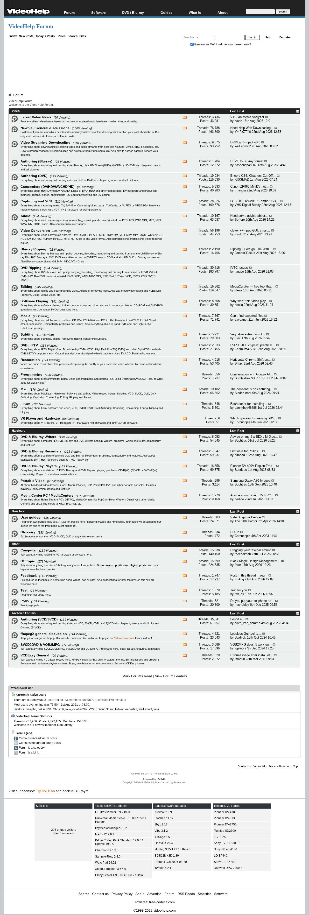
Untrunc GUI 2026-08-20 (170, 862)
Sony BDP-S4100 (225, 849)
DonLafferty (64, 725)
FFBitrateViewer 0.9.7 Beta (112, 812)
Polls (25, 601)
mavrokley (242, 604)
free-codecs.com (162, 902)
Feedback (29, 575)
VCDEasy (130, 663)
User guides (30, 517)
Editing (26, 287)
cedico (239, 499)
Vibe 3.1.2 (161, 830)
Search (72, 36)
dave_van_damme (247, 623)
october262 (79, 709)
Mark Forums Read (137, 676)
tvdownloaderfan (126, 709)
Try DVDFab (45, 791)
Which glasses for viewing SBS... (253, 418)
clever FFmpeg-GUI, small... (250, 230)
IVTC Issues (239, 267)
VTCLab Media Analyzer (247, 117)
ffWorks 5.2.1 (162, 868)
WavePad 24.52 (105, 862)
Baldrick (240, 637)
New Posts (26, 36)
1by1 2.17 (161, 824)
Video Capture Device (245, 517)
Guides (166, 12)
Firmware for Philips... (245, 451)
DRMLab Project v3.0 (245, 142)
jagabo (239, 271)
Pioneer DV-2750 (225, 824)
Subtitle (27, 334)
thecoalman (243, 554)
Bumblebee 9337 (246, 378)
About (139, 894)
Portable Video (33, 481)
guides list (26, 525)
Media (25, 316)
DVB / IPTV (29, 345)
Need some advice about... (249, 216)
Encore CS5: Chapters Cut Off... (253, 175)
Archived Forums (24, 613)
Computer (29, 550)
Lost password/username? (233, 44)
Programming (31, 374)
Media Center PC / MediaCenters (47, 495)
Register (285, 37)
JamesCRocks (245, 253)
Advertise (154, 894)
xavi (156, 709)
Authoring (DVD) (34, 176)
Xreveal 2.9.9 (163, 812)
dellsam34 (44, 709)
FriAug (239, 579)
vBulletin (161, 779)
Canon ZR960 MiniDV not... (249, 186)
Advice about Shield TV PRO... (252, 495)
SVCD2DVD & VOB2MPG (40, 645)
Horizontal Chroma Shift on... (250, 359)
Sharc (239, 363)
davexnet (241, 319)
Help (268, 37)
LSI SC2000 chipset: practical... (252, 345)
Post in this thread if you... (248, 575)
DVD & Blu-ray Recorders (41, 451)
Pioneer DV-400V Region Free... (252, 466)
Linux (25, 404)
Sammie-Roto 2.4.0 (107, 856)
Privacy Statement (279, 766)
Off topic (28, 561)
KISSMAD (242, 179)
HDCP (234, 532)
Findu (238, 234)
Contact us (100, 894)
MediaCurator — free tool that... (252, 286)
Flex (238, 338)
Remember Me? (205, 44)
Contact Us (245, 766)
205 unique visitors (63, 829)
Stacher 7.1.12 (164, 818)
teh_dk (239, 594)
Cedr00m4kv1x (245, 349)
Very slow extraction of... (247, 334)
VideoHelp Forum (30, 26)
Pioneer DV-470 (224, 812)
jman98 (240, 659)
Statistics (204, 894)
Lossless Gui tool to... (245, 633)
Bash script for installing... (248, 404)
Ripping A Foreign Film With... (251, 249)
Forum (69, 12)
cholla (239, 305)
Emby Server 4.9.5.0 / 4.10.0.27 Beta (119, 875)
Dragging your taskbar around (250, 550)
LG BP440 (220, 855)
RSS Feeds (186, 894)
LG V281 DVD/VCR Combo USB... (254, 201)
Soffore (240, 219)
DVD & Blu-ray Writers (38, 437)
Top (295, 766)
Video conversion (124, 638)
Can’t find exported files (246, 315)
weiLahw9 (241, 146)
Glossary (28, 532)
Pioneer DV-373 (224, 818)
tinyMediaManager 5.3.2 (111, 828)
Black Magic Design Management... (255, 561)
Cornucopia (242, 422)
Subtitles (241, 440)
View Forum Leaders (171, 676)
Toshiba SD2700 (225, 830)
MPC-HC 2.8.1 (104, 834)
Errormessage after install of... (251, 655)
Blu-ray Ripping (33, 249)
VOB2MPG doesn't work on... (251, 644)
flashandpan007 (246, 165)
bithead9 (240, 455)
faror (238, 565)
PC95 (92, 709)
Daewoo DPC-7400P (228, 868)
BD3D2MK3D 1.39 (166, 855)
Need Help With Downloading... (252, 128)
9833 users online (51, 700)
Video (16, 111)
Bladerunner (243, 393)
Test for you (238, 590)
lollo (68, 709)
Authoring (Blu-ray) (36, 161)
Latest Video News (36, 117)
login (23, 569)
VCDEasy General (35, 655)
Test (24, 590)
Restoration (30, 360)
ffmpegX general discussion (44, 634)
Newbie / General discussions (45, 128)
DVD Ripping (31, 268)
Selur (101, 709)
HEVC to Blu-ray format (246, 161)
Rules (62, 36)
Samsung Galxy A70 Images (250, 480)
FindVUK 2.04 (163, 843)
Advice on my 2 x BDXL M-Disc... (254, 436)
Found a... (237, 619)
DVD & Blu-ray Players (39, 466)
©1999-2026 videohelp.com (154, 910)
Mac (24, 389)
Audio (25, 216)
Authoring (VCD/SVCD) (39, 619)
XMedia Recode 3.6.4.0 (110, 869)
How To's (18, 511)
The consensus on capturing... (251, 389)
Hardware (18, 430)
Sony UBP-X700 (224, 862)
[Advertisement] (154, 70)
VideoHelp (260, 766)
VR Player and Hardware (40, 418)
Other (16, 544)
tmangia (240, 190)
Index (13, 36)
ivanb (238, 121)
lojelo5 (239, 648)
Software (98, 12)
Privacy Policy (122, 894)
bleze (238, 290)
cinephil (31, 709)
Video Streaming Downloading (45, 142)
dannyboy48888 (246, 407)
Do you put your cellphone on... (252, 601)
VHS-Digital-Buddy (248, 205)
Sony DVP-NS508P (226, 843)
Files (82, 36)
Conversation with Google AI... (251, 374)
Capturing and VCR (36, 201)
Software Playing (34, 301)
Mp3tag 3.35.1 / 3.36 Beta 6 (172, 849)
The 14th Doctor (246, 521)
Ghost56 (58, 709)
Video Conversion (35, 230)
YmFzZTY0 (243, 132)
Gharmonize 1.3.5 (107, 850)
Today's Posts (45, 36)
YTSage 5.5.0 (163, 837)
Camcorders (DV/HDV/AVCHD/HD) (48, 187)
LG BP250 (220, 837)
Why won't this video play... (249, 301)
